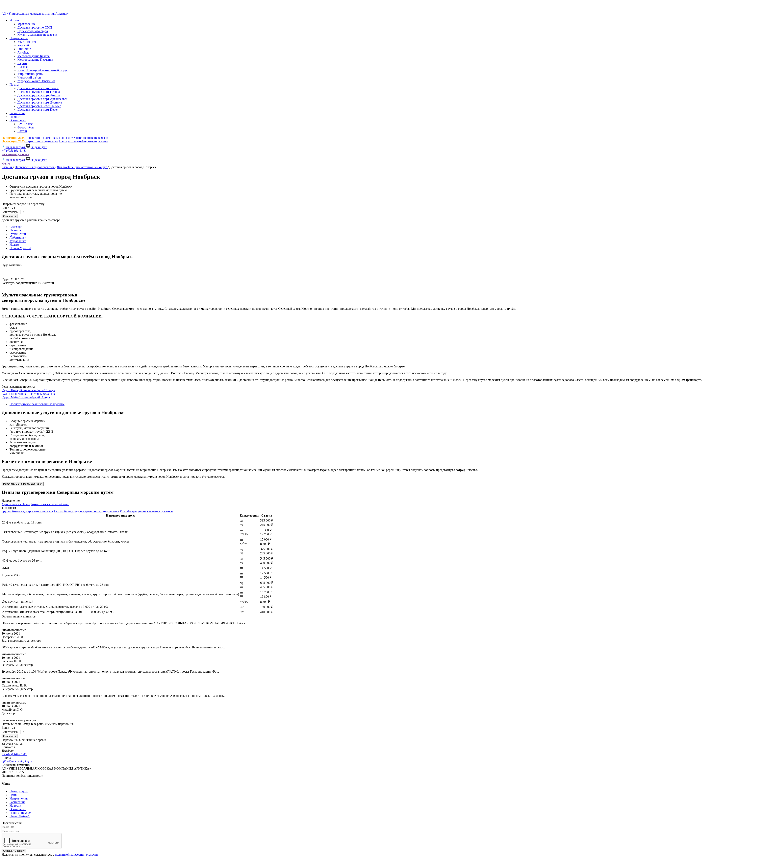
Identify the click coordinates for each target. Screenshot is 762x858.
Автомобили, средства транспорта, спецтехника (86, 511)
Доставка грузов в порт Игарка (38, 91)
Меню (6, 163)
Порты (14, 84)
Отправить (9, 216)
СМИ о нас (25, 124)
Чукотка (22, 66)
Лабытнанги (18, 237)
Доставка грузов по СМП (34, 27)
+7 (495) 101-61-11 (14, 150)
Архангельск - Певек (16, 504)
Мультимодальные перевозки (37, 34)
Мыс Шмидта (26, 41)
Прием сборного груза (32, 31)
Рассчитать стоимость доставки (22, 483)
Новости (15, 116)
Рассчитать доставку (15, 154)
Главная (7, 167)
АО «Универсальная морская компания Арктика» (35, 13)
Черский (23, 45)
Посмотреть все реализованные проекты (37, 404)
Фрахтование (26, 24)
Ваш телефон (10, 212)
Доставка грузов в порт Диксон (38, 95)
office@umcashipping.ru (17, 761)
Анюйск (23, 52)
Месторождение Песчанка (35, 59)
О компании (18, 120)
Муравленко (18, 241)
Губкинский (18, 234)
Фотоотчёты (25, 127)
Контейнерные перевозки (90, 137)
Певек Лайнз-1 (20, 816)
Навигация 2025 (13, 137)
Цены (13, 795)
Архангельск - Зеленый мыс (50, 504)
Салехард (16, 226)
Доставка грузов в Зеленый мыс (39, 106)
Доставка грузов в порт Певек (37, 109)
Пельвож (16, 230)
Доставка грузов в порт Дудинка (39, 102)
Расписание (17, 113)
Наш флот (66, 137)
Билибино (24, 49)
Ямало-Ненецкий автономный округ (42, 70)
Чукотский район (29, 77)
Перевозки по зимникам (41, 137)
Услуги (14, 20)
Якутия (22, 63)
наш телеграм (16, 147)
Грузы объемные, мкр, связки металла (27, 511)
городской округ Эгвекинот (36, 81)
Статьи (22, 131)
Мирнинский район (30, 74)
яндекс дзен (39, 147)
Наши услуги (19, 791)
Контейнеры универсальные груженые (146, 511)
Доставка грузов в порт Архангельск (42, 99)
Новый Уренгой (20, 248)
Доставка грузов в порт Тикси (38, 88)
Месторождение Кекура (33, 56)
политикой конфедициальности (76, 854)
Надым (14, 244)
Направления (19, 38)
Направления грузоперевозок (35, 167)
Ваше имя (8, 207)
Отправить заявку (14, 850)
